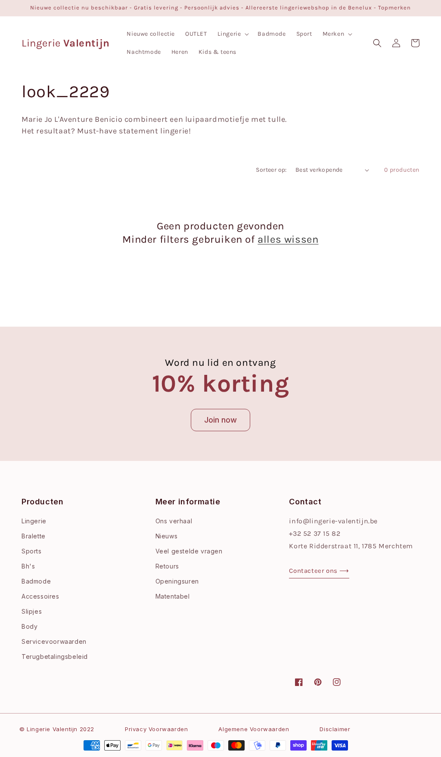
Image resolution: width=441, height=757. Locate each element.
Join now (220, 419)
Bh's (28, 566)
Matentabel (172, 596)
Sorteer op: (271, 169)
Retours (167, 566)
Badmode (36, 581)
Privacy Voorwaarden (156, 729)
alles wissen (288, 239)
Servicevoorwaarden (54, 641)
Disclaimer (335, 729)
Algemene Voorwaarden (253, 729)
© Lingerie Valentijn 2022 (56, 729)
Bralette (34, 536)
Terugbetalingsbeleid (55, 656)
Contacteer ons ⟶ (319, 571)
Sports (32, 551)
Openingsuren (177, 581)
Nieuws (166, 536)
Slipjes (32, 611)
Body (29, 626)
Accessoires (40, 596)
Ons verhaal (174, 521)
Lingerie (34, 521)
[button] (232, 34)
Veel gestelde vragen (189, 551)
